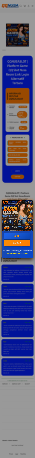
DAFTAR (17, 243)
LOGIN (17, 236)
